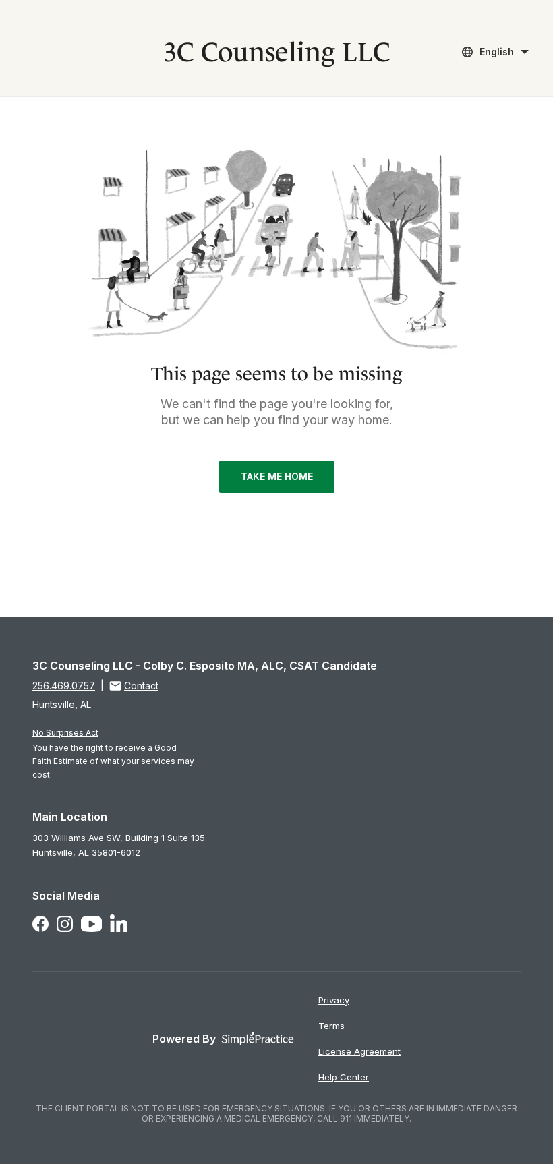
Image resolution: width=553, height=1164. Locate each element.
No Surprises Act (65, 733)
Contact (141, 685)
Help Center (343, 1077)
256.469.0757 (63, 685)
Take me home (277, 476)
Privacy (333, 1000)
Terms (331, 1025)
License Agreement (359, 1051)
